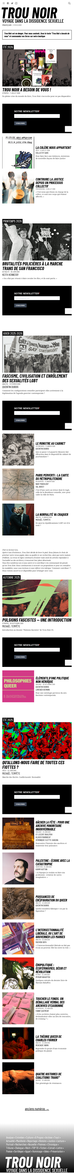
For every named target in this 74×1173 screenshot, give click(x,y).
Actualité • (11, 1141)
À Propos (5, 93)
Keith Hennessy (10, 274)
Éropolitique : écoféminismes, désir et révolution (51, 968)
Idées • (47, 1151)
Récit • (28, 1148)
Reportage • (33, 1141)
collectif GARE (42, 152)
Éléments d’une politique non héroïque (52, 679)
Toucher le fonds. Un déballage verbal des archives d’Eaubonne (50, 1002)
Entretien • (20, 1137)
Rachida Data (41, 942)
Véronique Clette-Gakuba (47, 840)
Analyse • (10, 1137)
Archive (38, 1080)
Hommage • (38, 1151)
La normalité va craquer (52, 514)
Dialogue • (20, 1148)
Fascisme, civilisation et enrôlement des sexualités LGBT (34, 378)
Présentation (40, 189)
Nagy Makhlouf (42, 483)
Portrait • (10, 1144)
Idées (43, 446)
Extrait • (52, 1148)
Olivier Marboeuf (43, 837)
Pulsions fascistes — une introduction (36, 619)
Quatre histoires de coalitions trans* (48, 1075)
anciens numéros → (37, 1109)
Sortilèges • (19, 1151)
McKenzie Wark (42, 1045)
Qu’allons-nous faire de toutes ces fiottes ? (33, 764)
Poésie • (10, 1151)
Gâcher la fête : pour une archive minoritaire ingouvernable (52, 825)
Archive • (49, 1137)
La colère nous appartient (53, 147)
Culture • (30, 1137)
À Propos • (40, 1137)
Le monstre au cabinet (50, 443)
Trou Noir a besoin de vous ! (26, 89)
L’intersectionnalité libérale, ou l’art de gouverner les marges (50, 933)
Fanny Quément (42, 1010)
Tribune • (10, 1148)
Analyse (5, 384)
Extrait (38, 974)
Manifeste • (21, 1141)
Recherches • (21, 1144)
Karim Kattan (41, 869)
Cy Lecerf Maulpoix (44, 834)
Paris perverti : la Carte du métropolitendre (52, 476)
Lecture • (61, 1141)
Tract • (57, 1137)
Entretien (39, 867)
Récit (38, 150)
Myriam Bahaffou (43, 977)
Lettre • (60, 1148)
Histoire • (43, 1141)
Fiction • (44, 1148)
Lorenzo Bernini (43, 689)
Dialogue (39, 684)
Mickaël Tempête (43, 519)
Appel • (28, 1151)
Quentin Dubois (10, 387)
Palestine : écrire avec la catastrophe (53, 862)
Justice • (52, 1141)
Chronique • (53, 1144)
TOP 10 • (36, 1148)
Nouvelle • (33, 1144)
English (17, 25)
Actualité (6, 272)
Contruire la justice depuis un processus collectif (49, 182)
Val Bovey (40, 486)
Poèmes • (42, 1144)
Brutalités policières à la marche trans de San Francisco (32, 266)
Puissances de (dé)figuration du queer (51, 898)
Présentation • (57, 1151)
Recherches (40, 481)
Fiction (38, 446)
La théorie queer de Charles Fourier (48, 1038)
